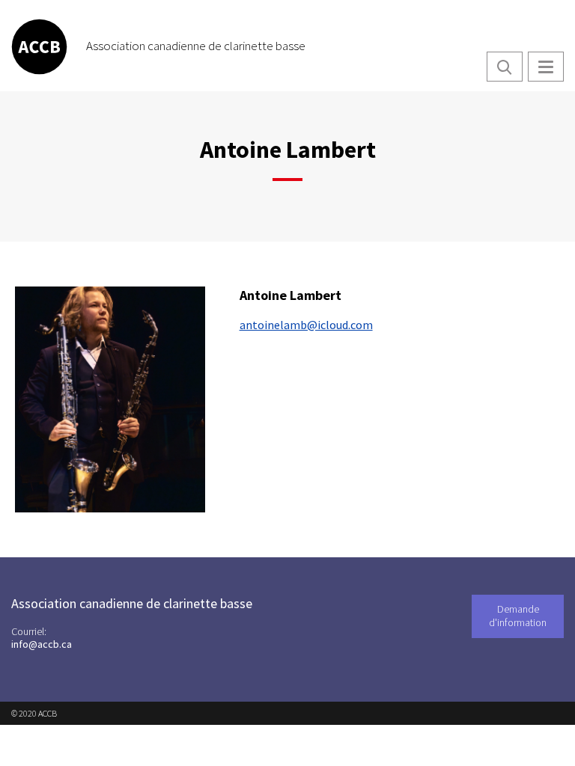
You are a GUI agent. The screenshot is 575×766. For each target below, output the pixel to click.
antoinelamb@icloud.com (306, 324)
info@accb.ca (41, 644)
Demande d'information (518, 615)
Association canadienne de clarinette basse (195, 45)
